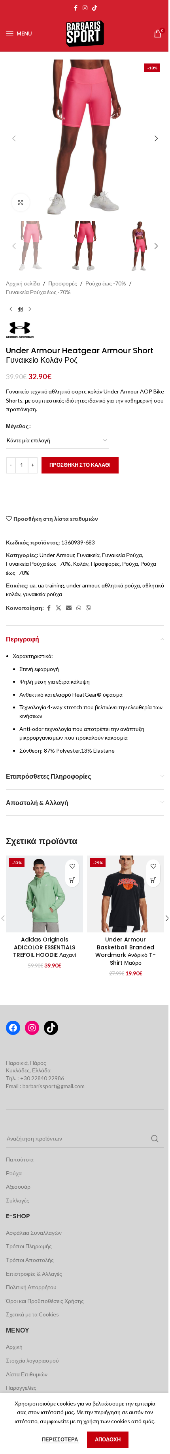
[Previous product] (10, 309)
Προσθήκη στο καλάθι (80, 465)
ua (33, 585)
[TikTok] (51, 1028)
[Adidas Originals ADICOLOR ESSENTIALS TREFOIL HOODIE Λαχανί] (44, 894)
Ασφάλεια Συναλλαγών (34, 1232)
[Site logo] (84, 33)
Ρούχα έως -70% (105, 283)
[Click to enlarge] (21, 202)
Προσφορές (62, 283)
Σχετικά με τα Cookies (32, 1314)
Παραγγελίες (21, 1387)
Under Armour (57, 555)
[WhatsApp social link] (78, 608)
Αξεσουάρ (18, 1186)
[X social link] (58, 608)
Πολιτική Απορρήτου (31, 1287)
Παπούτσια (20, 1159)
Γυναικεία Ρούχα (122, 555)
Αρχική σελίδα (23, 283)
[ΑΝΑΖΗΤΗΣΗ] (155, 1139)
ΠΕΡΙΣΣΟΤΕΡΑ (60, 1439)
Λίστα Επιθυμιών (26, 1374)
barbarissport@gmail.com (54, 1086)
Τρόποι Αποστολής (30, 1259)
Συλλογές (17, 1200)
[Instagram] (32, 1028)
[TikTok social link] (94, 8)
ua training (51, 585)
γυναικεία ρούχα (42, 594)
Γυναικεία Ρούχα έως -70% (38, 292)
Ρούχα (130, 563)
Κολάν (81, 563)
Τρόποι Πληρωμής (29, 1246)
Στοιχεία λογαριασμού (32, 1360)
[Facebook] (13, 1028)
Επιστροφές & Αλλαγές (34, 1273)
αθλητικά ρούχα (121, 585)
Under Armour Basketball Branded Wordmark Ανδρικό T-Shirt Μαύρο (125, 951)
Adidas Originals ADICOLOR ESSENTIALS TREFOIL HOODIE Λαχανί (44, 947)
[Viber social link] (88, 608)
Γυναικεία (88, 555)
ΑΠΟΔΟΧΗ (108, 1439)
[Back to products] (20, 309)
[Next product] (29, 309)
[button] (14, 138)
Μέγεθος (17, 426)
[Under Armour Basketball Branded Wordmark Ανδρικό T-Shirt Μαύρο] (125, 894)
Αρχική (14, 1346)
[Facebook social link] (75, 8)
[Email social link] (69, 608)
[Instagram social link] (85, 8)
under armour (82, 585)
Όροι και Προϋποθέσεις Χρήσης (45, 1300)
